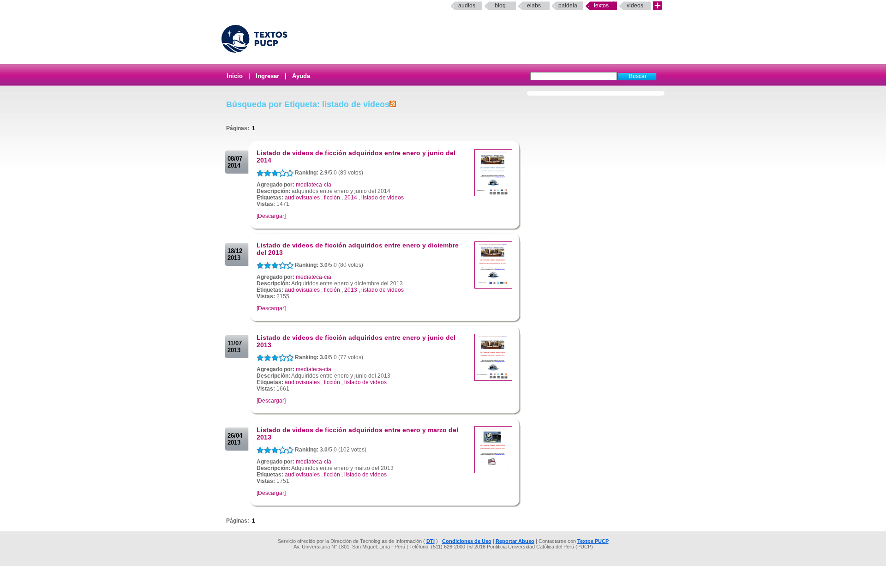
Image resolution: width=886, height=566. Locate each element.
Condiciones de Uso (466, 541)
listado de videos (382, 197)
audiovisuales (302, 197)
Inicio (235, 75)
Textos (601, 5)
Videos (635, 5)
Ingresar (267, 75)
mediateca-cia (313, 184)
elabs (534, 5)
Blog (500, 5)
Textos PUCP (593, 541)
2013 (350, 290)
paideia (567, 5)
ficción (332, 197)
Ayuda (301, 75)
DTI (430, 541)
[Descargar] (271, 216)
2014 (350, 197)
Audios (466, 5)
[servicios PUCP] (657, 5)
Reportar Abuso (515, 541)
